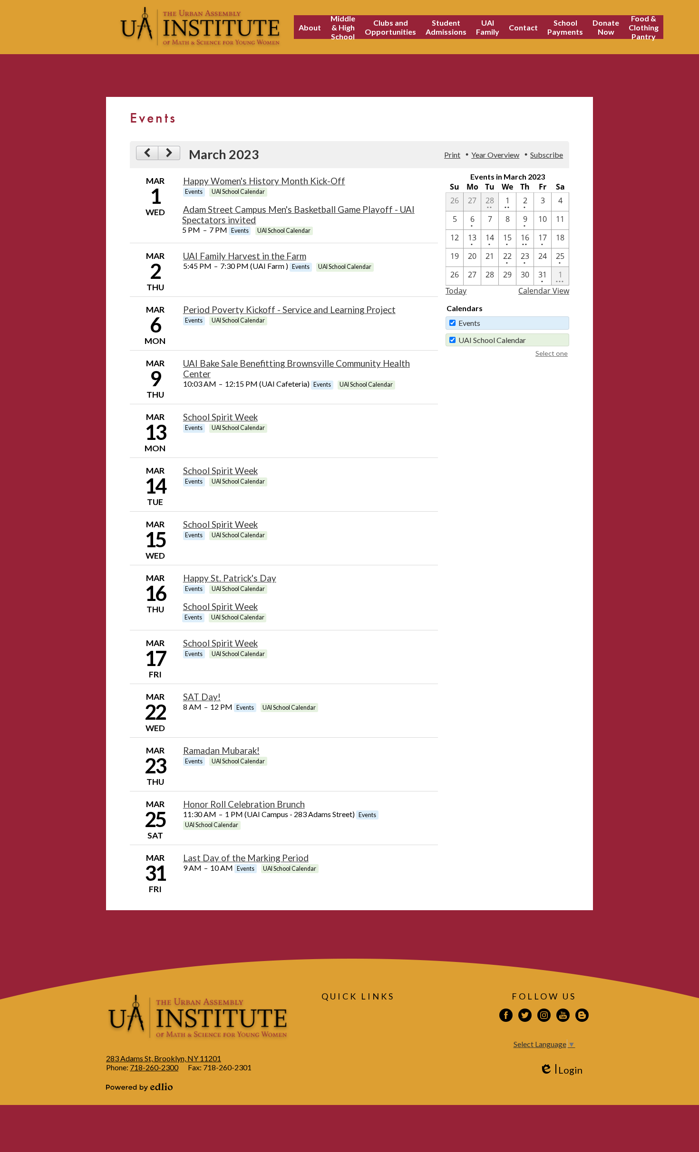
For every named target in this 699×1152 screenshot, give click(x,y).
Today (456, 291)
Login (560, 1070)
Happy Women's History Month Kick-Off (264, 181)
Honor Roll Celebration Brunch (244, 804)
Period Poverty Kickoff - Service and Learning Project (289, 310)
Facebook (506, 1015)
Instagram (544, 1015)
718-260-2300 (154, 1067)
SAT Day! (202, 697)
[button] (310, 27)
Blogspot (582, 1015)
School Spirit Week (220, 417)
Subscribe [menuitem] (546, 154)
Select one (551, 353)
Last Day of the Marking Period (246, 858)
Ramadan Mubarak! (221, 750)
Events (469, 322)
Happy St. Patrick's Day (229, 578)
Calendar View (543, 291)
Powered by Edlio (139, 1087)
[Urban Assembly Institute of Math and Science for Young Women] (200, 27)
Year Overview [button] (495, 154)
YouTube (563, 1015)
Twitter (525, 1015)
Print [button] (452, 154)
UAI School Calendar (492, 339)
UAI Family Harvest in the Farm (244, 256)
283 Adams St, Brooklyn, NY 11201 (163, 1058)
